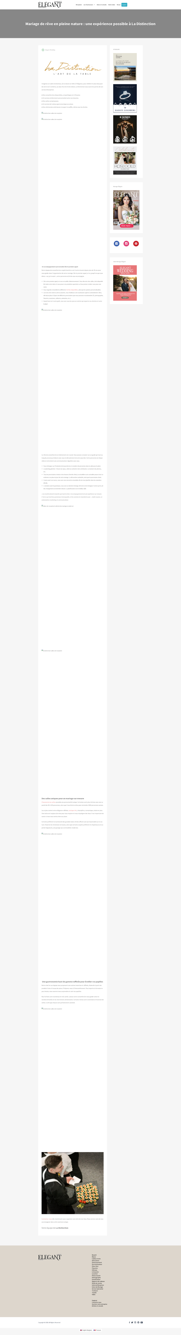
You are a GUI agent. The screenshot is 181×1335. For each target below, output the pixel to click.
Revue (118, 5)
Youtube (142, 1322)
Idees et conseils (102, 5)
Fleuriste (95, 1268)
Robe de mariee (97, 1283)
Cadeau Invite (96, 1259)
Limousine (95, 1272)
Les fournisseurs (88, 5)
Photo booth (96, 1276)
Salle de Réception (98, 1285)
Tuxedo (94, 1293)
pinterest (138, 1322)
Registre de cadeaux (98, 1281)
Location (95, 1274)
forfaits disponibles (72, 290)
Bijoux (94, 1257)
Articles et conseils (97, 1306)
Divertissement (97, 1262)
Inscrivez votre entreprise (99, 1304)
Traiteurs (95, 1291)
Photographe (96, 1277)
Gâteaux (94, 1270)
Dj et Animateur (97, 1264)
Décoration (95, 1260)
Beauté (94, 1255)
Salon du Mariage (97, 1287)
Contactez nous (96, 1302)
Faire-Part (95, 1266)
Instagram (135, 1322)
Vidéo (93, 1294)
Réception (79, 5)
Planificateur (96, 1279)
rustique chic (73, 810)
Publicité (94, 1300)
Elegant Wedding (50, 50)
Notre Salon (111, 5)
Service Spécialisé (97, 1289)
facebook (129, 1322)
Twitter (132, 1322)
